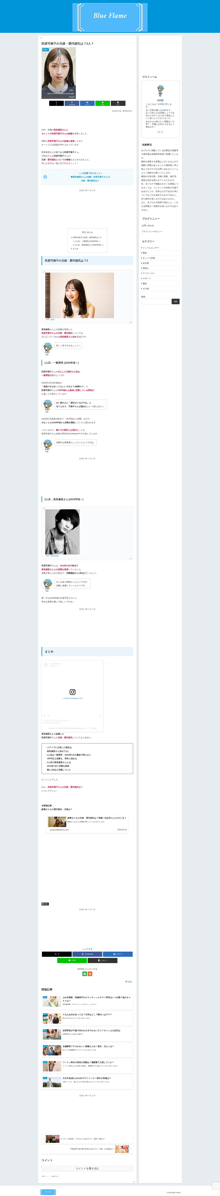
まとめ (75, 248)
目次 (84, 232)
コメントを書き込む (87, 1168)
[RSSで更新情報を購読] (90, 973)
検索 (143, 297)
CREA (52, 319)
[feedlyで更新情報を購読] (84, 973)
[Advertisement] (87, 119)
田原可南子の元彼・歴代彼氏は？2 (87, 237)
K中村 (160, 100)
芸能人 (46, 904)
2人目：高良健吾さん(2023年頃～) (89, 245)
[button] (118, 103)
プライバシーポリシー (152, 231)
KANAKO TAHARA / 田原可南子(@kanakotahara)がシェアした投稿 (72, 728)
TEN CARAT (54, 556)
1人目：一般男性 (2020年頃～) (87, 241)
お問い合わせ (148, 225)
